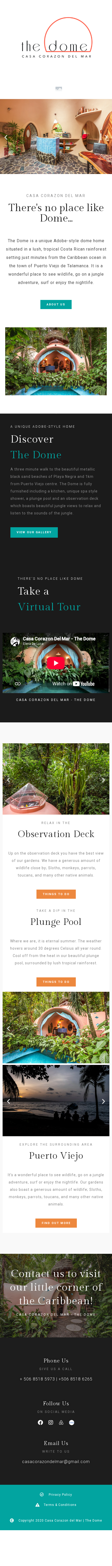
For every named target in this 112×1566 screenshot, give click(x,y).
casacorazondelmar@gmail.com (56, 1461)
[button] (6, 137)
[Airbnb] (61, 1422)
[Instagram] (50, 1422)
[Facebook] (40, 1422)
